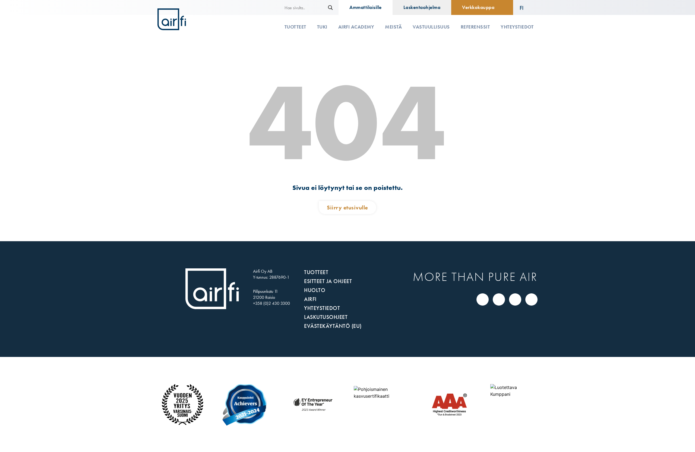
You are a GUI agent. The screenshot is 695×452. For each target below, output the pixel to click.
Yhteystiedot (517, 27)
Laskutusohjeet (326, 317)
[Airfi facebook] (499, 299)
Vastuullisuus (431, 27)
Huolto (314, 290)
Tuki (322, 27)
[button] (525, 7)
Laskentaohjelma (422, 7)
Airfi (310, 299)
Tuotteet (295, 27)
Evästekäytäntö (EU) (333, 326)
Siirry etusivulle (347, 207)
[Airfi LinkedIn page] (482, 299)
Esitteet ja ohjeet (328, 281)
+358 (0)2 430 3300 (271, 303)
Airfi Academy (356, 27)
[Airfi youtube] (531, 299)
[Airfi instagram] (515, 299)
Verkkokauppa (478, 7)
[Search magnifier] (330, 7)
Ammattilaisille (365, 7)
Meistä (393, 27)
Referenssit (475, 27)
